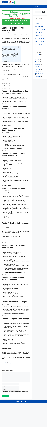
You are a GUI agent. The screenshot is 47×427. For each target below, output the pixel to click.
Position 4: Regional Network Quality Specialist (11, 51)
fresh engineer (5, 362)
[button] (45, 6)
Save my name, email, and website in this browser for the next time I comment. (15, 392)
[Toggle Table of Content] (19, 47)
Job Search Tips (38, 69)
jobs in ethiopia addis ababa (17, 362)
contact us (29, 6)
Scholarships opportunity (39, 73)
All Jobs (36, 56)
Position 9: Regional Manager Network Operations (11, 57)
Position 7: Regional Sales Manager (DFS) (10, 55)
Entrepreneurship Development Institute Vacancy (39, 26)
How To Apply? (7, 61)
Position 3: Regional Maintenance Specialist (10, 50)
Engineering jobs (5, 361)
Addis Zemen (37, 54)
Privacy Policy (35, 6)
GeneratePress (28, 401)
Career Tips (37, 61)
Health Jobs (37, 68)
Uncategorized (37, 76)
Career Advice (18, 6)
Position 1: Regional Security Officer (9, 48)
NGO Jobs (12, 6)
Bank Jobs (7, 6)
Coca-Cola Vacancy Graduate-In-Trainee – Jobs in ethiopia (40, 22)
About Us (24, 6)
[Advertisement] (23, 415)
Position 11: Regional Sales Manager (9, 60)
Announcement (37, 57)
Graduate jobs (37, 66)
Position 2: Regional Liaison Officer (9, 49)
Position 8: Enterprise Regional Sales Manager (10, 56)
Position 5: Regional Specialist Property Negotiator (11, 53)
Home (3, 6)
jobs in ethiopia (10, 362)
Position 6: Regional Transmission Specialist (10, 54)
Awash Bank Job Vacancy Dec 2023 (8, 363)
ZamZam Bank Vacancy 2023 (7, 364)
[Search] (43, 12)
